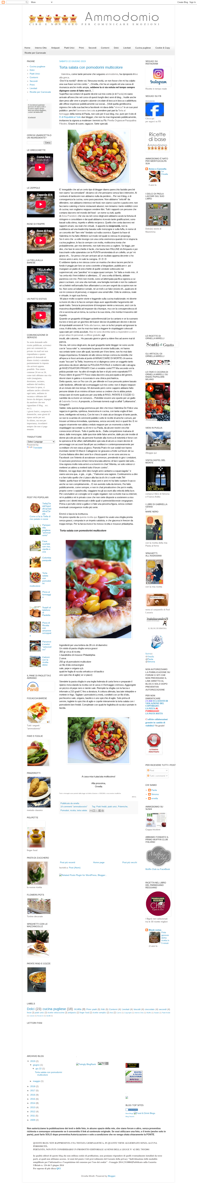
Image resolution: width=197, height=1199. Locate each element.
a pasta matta (155, 713)
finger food (84, 1013)
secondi (163, 1009)
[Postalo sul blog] (93, 810)
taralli (48, 1016)
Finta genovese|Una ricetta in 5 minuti (165, 937)
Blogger (111, 1176)
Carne (119, 1013)
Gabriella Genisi (70, 401)
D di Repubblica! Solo (70, 117)
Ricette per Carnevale (35, 53)
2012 (33, 1111)
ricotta (73, 810)
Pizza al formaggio (46, 594)
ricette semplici (99, 1013)
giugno (36, 1065)
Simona (151, 661)
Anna (64, 216)
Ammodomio (150, 101)
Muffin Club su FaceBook (157, 869)
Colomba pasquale (46, 559)
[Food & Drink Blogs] (144, 1113)
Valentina (65, 74)
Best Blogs (129, 1113)
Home (27, 48)
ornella (154, 798)
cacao (32, 1016)
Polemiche (122, 807)
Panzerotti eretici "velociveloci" (46, 645)
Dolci (116, 48)
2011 (33, 1115)
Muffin (149, 1013)
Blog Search (130, 1116)
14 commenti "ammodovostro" (73, 807)
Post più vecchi (129, 862)
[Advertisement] (83, 38)
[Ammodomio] (154, 115)
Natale (156, 1013)
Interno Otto (41, 48)
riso (111, 1013)
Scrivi (148, 653)
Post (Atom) (74, 867)
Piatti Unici (69, 48)
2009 (33, 1120)
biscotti (137, 1009)
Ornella (150, 656)
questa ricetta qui (88, 517)
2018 (33, 1086)
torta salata (82, 810)
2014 (33, 1103)
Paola (120, 94)
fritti (103, 1009)
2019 (33, 1061)
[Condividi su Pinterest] (102, 810)
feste (29, 1013)
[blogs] (132, 1110)
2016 (33, 1095)
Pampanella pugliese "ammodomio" (46, 530)
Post (151, 770)
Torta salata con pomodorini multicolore (91, 67)
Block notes (155, 930)
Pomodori (64, 810)
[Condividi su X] (96, 810)
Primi (81, 48)
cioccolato (150, 1009)
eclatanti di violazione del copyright (156, 703)
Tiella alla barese (92, 325)
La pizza (150, 708)
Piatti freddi (101, 807)
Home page (99, 862)
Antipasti (55, 48)
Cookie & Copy (162, 48)
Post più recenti (67, 862)
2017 (33, 1090)
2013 (33, 1107)
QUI (58, 1168)
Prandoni (71, 216)
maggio (37, 1081)
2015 (33, 1099)
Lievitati (127, 48)
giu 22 (39, 1068)
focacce (40, 1016)
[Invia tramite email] (90, 810)
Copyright (127, 1013)
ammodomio (112, 74)
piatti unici (112, 807)
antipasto (72, 1013)
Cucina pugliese (143, 48)
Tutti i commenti (157, 776)
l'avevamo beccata (85, 110)
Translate (37, 447)
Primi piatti (91, 1009)
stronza (118, 107)
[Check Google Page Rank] (103, 1064)
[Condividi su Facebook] (99, 810)
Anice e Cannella (157, 169)
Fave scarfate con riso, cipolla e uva (46, 546)
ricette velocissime (56, 1013)
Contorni (105, 48)
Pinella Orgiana (115, 120)
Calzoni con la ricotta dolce (46, 661)
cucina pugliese (54, 1009)
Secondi (92, 48)
